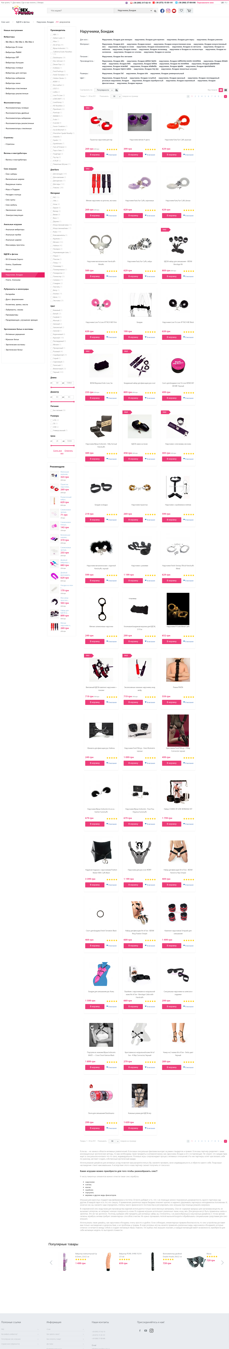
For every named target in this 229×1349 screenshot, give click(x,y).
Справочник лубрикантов (10, 1344)
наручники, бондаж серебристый (147, 80)
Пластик (57, 259)
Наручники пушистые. (139, 505)
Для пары (58, 184)
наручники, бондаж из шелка (157, 52)
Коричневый (59, 334)
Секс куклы (10, 199)
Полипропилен (60, 270)
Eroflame (57, 68)
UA (222, 2)
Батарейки (10, 294)
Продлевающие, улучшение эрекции (21, 320)
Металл (58, 242)
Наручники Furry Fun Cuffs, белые (178, 201)
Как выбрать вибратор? (9, 1334)
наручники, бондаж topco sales (116, 68)
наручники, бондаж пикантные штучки (179, 68)
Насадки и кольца (13, 194)
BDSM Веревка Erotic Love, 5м (101, 383)
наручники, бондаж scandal (115, 66)
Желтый (57, 321)
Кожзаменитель (60, 235)
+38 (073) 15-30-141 (98, 1335)
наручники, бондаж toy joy (146, 68)
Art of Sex (58, 45)
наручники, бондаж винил (139, 44)
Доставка (16, 2)
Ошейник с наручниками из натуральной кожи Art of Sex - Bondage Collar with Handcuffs (139, 994)
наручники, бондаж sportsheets (200, 66)
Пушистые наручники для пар (101, 140)
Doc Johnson (59, 61)
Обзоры (40, 2)
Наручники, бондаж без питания (117, 56)
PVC (56, 198)
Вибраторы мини (12, 83)
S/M (56, 427)
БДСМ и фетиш (23, 22)
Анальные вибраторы (14, 229)
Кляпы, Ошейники (13, 264)
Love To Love (59, 96)
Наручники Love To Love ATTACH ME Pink (101, 322)
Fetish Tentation (60, 75)
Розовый (58, 352)
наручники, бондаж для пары (180, 39)
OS (55, 424)
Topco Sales (58, 151)
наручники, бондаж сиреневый (180, 80)
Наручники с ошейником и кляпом (178, 505)
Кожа (57, 232)
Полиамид (58, 266)
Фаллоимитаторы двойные (17, 113)
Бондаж (139, 322)
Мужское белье (12, 339)
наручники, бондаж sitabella (143, 66)
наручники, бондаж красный (172, 77)
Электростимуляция (14, 215)
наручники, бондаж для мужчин (149, 39)
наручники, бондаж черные (129, 83)
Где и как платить (29, 2)
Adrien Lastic (59, 38)
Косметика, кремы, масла (16, 304)
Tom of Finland (60, 147)
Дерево (57, 222)
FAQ (2, 1329)
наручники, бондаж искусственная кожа (172, 44)
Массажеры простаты (15, 245)
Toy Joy (57, 157)
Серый (57, 359)
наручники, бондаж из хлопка (127, 52)
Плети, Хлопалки (12, 279)
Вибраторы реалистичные (16, 93)
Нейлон (57, 246)
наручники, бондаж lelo (120, 63)
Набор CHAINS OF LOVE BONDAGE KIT (178, 809)
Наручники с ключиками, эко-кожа (178, 444)
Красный (58, 338)
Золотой (57, 331)
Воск (56, 218)
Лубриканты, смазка (14, 309)
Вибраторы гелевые (14, 67)
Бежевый (57, 310)
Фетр (56, 290)
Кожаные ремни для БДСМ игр (139, 1113)
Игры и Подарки (12, 189)
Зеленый (57, 324)
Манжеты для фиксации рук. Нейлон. (101, 748)
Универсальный (60, 431)
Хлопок (57, 294)
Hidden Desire (59, 78)
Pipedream (59, 109)
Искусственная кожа (62, 225)
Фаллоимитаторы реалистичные (19, 123)
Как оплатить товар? (54, 1339)
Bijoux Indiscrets (60, 48)
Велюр (57, 211)
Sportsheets (58, 144)
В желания (113, 155)
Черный (58, 372)
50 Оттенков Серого (14, 259)
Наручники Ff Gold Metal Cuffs (178, 627)
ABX (56, 35)
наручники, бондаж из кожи (121, 46)
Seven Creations (60, 127)
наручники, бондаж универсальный (167, 73)
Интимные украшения (15, 334)
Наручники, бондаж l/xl (113, 73)
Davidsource (59, 58)
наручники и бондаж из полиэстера (186, 49)
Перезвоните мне (205, 2)
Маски (8, 269)
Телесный (58, 365)
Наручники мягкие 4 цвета (140, 140)
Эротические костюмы (15, 344)
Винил (56, 215)
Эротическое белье (14, 349)
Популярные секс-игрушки (11, 1339)
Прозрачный (59, 348)
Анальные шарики (13, 239)
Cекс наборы (11, 173)
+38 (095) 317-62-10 (98, 1332)
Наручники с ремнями (139, 566)
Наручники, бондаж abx (113, 61)
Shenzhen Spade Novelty (63, 133)
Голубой (57, 317)
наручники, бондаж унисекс (210, 39)
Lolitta (56, 92)
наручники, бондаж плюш (124, 49)
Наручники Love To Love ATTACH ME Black (178, 322)
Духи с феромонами (14, 299)
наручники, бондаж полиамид (153, 49)
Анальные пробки (13, 234)
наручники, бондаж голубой (143, 77)
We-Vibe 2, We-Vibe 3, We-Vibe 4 (19, 41)
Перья (56, 256)
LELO (56, 89)
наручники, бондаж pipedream (206, 63)
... (221, 96)
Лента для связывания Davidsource (101, 1113)
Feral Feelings (59, 71)
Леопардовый (59, 341)
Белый (57, 314)
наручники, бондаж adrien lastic (141, 61)
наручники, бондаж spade (171, 66)
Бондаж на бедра (101, 505)
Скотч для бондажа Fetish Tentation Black (101, 931)
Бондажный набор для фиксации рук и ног (139, 383)
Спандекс (58, 284)
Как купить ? (6, 2)
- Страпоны (9, 144)
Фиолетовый (59, 369)
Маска (209, 1254)
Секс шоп (5, 22)
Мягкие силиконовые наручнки (101, 627)
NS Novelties (59, 106)
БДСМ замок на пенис (139, 444)
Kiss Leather (58, 85)
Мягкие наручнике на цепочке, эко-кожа (101, 201)
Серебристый (60, 355)
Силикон (58, 280)
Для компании (59, 177)
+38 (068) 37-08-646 (98, 1338)
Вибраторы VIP (12, 57)
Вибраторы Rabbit (13, 52)
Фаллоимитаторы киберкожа (18, 118)
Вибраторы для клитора (16, 72)
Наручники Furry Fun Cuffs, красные (178, 140)
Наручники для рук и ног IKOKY (139, 870)
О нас (49, 1329)
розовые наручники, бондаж (115, 80)
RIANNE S (58, 116)
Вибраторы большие (14, 62)
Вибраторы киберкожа (15, 78)
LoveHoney (58, 102)
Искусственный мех (62, 228)
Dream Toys (59, 65)
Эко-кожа (58, 301)
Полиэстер (59, 277)
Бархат (57, 208)
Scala (56, 120)
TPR (55, 201)
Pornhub (57, 113)
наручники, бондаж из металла (186, 46)
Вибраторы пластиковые (16, 88)
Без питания (59, 410)
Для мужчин (59, 181)
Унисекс (58, 188)
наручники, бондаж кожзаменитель (153, 46)
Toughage (58, 154)
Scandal (57, 123)
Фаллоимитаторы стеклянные (18, 128)
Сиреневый (58, 362)
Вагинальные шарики (14, 179)
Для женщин (60, 174)
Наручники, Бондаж (45, 22)
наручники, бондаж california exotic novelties (180, 61)
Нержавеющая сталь (62, 253)
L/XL (56, 420)
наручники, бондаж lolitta (145, 63)
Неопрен (57, 249)
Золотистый (58, 328)
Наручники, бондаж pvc (113, 44)
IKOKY (56, 82)
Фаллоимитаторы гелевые (17, 107)
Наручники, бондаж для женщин (117, 39)
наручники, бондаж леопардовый (203, 77)
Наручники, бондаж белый (114, 77)
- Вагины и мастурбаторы (16, 159)
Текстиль (57, 287)
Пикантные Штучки (62, 164)
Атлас (56, 204)
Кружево (57, 239)
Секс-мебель (11, 204)
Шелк (57, 297)
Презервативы (11, 314)
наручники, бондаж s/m (137, 73)
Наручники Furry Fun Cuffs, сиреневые (139, 201)
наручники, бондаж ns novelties (174, 63)
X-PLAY (57, 161)
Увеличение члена (13, 210)
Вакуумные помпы (13, 184)
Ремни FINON (178, 687)
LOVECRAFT (59, 99)
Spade (57, 140)
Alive (56, 42)
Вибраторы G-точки (14, 47)
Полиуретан (59, 273)
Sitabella (57, 137)
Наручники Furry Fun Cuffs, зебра (139, 262)
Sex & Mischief (59, 130)
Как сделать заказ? (53, 1334)
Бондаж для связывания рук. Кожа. (101, 992)
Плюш (57, 263)
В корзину (95, 154)
